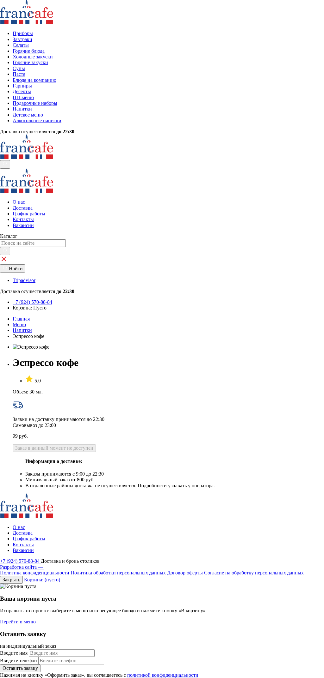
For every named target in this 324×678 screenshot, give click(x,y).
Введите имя (14, 653)
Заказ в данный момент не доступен (54, 448)
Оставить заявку (20, 668)
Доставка (23, 208)
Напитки (22, 330)
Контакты (23, 219)
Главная (21, 318)
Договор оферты (185, 572)
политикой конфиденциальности (162, 675)
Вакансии (23, 225)
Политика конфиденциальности (34, 572)
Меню (19, 324)
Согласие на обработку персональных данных (254, 572)
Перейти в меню (18, 621)
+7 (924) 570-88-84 (20, 561)
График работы (29, 213)
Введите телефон (18, 660)
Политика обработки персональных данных (118, 572)
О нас (19, 202)
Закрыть (11, 579)
